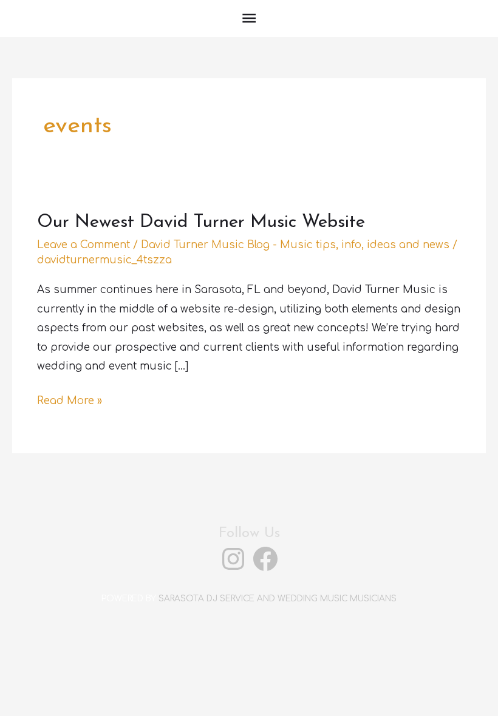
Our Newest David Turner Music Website (201, 222)
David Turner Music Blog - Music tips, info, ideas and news (295, 245)
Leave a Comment (83, 245)
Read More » (69, 402)
